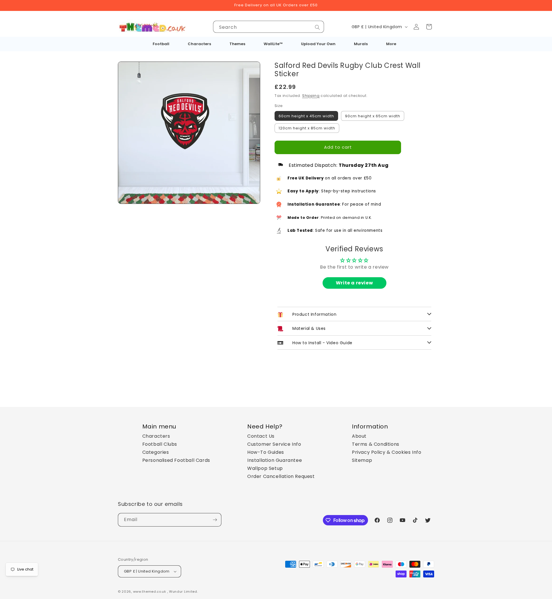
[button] (429, 26)
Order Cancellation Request (281, 476)
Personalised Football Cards (176, 460)
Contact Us (261, 436)
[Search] (317, 27)
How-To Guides (265, 452)
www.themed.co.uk (149, 591)
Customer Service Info (274, 444)
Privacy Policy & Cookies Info (386, 452)
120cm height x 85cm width (307, 128)
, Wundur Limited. (182, 591)
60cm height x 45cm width (306, 116)
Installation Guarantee (274, 460)
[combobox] (268, 26)
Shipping (311, 95)
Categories (155, 452)
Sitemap (362, 460)
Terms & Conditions (375, 444)
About (359, 436)
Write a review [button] (354, 283)
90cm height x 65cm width (372, 116)
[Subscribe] (214, 520)
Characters (156, 436)
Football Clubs (159, 444)
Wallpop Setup (265, 468)
